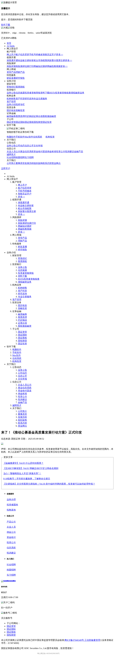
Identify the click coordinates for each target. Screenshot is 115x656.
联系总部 (47, 163)
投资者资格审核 (32, 93)
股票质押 (20, 116)
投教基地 (11, 510)
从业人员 (11, 527)
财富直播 (11, 78)
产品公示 (11, 522)
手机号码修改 (36, 54)
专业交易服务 (40, 98)
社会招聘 (11, 157)
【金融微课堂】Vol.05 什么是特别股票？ (23, 463)
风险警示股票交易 (56, 60)
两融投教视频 (54, 66)
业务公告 (11, 93)
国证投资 (47, 122)
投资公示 (60, 151)
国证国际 (20, 122)
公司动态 (20, 145)
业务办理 (11, 499)
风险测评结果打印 (25, 66)
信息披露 (20, 93)
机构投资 (50, 137)
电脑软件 (11, 137)
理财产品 (20, 72)
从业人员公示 (13, 151)
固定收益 (11, 110)
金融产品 (78, 151)
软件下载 (5, 25)
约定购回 (29, 116)
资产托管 (20, 98)
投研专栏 (20, 104)
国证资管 (11, 122)
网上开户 (11, 54)
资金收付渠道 (40, 151)
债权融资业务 (77, 93)
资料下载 (44, 93)
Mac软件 (29, 137)
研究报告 (20, 78)
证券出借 (38, 116)
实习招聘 (29, 157)
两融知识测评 (40, 66)
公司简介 (11, 163)
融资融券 (11, 116)
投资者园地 (12, 504)
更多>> (59, 54)
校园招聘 (20, 157)
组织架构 (38, 163)
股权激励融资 (49, 116)
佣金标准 (51, 151)
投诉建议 (69, 151)
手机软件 (20, 137)
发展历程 (29, 163)
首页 (9, 43)
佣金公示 (11, 532)
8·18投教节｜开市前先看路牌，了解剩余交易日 (26, 478)
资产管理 (11, 101)
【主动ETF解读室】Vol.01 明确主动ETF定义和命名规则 (30, 468)
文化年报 (38, 145)
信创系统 (37, 137)
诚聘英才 (11, 154)
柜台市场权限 (40, 60)
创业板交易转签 (26, 60)
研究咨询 (29, 98)
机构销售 (11, 98)
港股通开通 (12, 60)
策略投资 (20, 110)
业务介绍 (11, 104)
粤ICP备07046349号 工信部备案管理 (82, 640)
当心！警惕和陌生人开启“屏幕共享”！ (22, 473)
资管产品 (11, 72)
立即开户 (5, 168)
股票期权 (20, 87)
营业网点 (56, 163)
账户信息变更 (22, 54)
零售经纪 (11, 87)
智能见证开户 (49, 54)
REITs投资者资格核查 (60, 93)
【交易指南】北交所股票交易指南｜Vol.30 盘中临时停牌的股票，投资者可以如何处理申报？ (49, 484)
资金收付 (11, 537)
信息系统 (11, 547)
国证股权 (29, 122)
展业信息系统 (27, 151)
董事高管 (20, 163)
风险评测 (11, 66)
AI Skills (11, 46)
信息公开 (29, 145)
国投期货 (38, 122)
